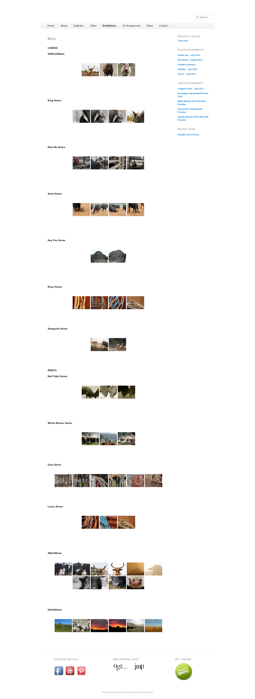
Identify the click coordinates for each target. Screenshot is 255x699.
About (64, 25)
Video (93, 25)
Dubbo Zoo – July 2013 (189, 55)
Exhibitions (109, 25)
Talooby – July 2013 (187, 69)
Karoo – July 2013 (187, 74)
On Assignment (131, 25)
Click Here (183, 41)
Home (50, 25)
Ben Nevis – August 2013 (190, 60)
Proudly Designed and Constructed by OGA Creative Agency (127, 692)
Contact (163, 25)
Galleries (78, 25)
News (149, 25)
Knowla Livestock (186, 64)
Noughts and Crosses (188, 134)
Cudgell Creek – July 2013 (191, 89)
